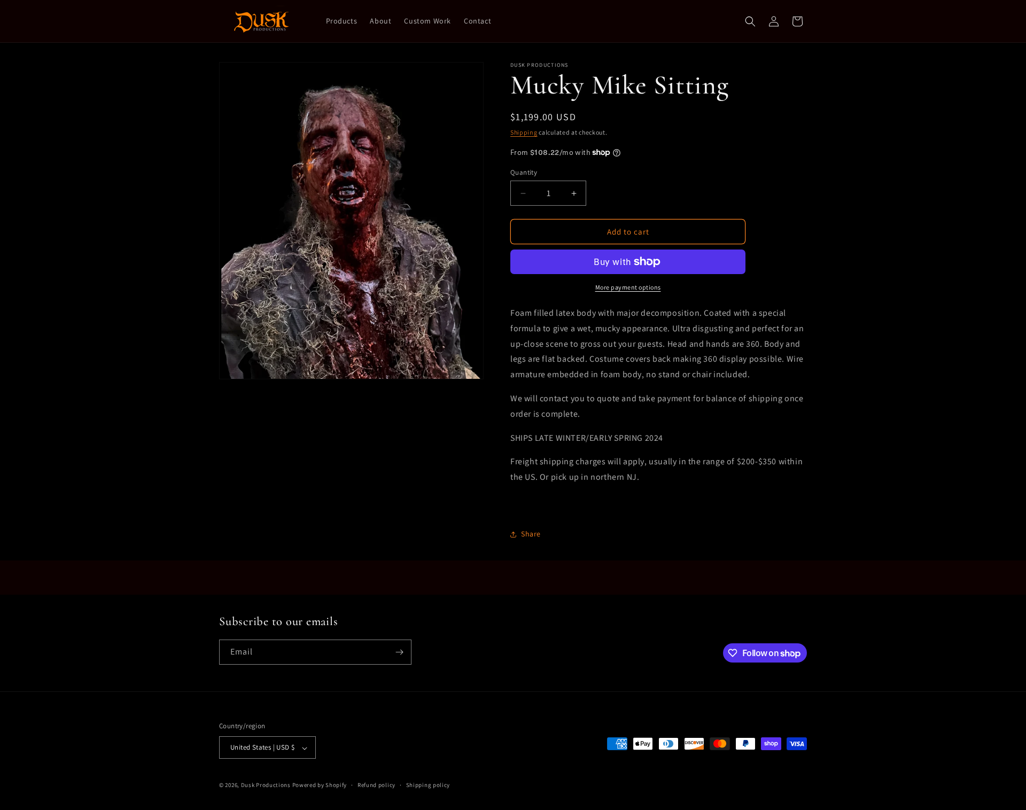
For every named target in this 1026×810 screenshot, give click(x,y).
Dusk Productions (266, 785)
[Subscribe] (399, 652)
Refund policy (376, 785)
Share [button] (531, 534)
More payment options (628, 287)
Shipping (524, 132)
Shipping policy (428, 785)
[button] (750, 21)
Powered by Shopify (319, 785)
